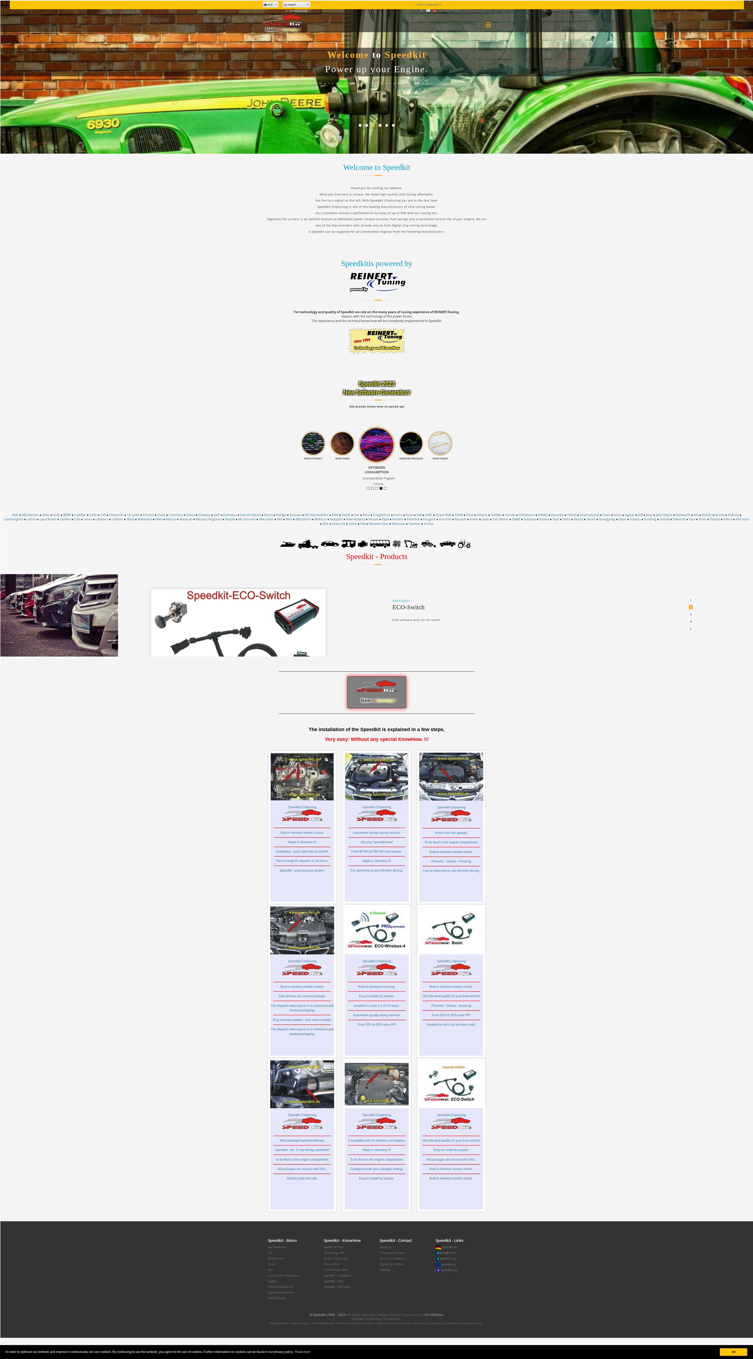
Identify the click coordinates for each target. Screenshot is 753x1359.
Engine (272, 1281)
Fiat (356, 515)
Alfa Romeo (30, 515)
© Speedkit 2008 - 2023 (328, 1315)
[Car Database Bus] (380, 543)
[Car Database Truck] (308, 543)
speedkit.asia (449, 1270)
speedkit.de (449, 1247)
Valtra (727, 519)
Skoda (578, 519)
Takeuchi (679, 519)
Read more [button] (302, 1352)
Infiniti (571, 515)
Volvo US (338, 524)
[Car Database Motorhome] (348, 543)
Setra (566, 519)
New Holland (355, 519)
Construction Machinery (283, 1275)
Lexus (88, 519)
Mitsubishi (303, 519)
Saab (485, 519)
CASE (93, 515)
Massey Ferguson (209, 519)
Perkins (397, 519)
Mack (130, 519)
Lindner (117, 519)
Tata (692, 519)
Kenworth (683, 515)
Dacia (190, 515)
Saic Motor (500, 519)
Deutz (268, 515)
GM (419, 515)
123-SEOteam (433, 1315)
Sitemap (385, 1270)
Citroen (148, 515)
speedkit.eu (448, 1264)
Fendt (346, 515)
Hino (469, 515)
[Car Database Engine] (363, 543)
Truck (271, 1264)
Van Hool (742, 519)
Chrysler (133, 515)
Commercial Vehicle (280, 1287)
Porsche (445, 519)
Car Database (277, 1247)
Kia (696, 515)
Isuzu (606, 515)
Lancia (31, 519)
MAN (159, 519)
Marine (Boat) (277, 1298)
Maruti (171, 519)
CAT (103, 515)
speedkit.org (447, 1258)
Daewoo (204, 515)
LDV (77, 519)
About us (386, 1247)
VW (362, 524)
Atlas (46, 515)
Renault (460, 519)
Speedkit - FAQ (333, 1281)
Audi (56, 515)
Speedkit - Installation (338, 1275)
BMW (67, 515)
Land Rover (48, 519)
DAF (217, 515)
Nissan (373, 519)
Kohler (707, 515)
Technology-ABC (334, 1253)
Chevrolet (116, 515)
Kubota (733, 515)
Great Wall (443, 515)
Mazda (230, 519)
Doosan (295, 515)
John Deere (664, 515)
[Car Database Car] (330, 543)
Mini (289, 519)
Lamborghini (13, 519)
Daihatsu (230, 515)
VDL (325, 524)
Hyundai (557, 515)
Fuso (409, 515)
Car (270, 1253)
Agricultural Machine (281, 1292)
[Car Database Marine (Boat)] (288, 543)
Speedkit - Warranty (337, 1287)
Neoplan (336, 519)
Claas (161, 515)
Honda (510, 515)
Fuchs (398, 515)
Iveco (617, 515)
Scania (544, 519)
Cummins (176, 515)
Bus (270, 1270)
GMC (428, 515)
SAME (516, 519)
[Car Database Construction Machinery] (411, 543)
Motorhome (276, 1258)
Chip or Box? (332, 1264)
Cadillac (80, 515)
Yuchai (429, 524)
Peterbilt (413, 519)
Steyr (622, 519)
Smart (591, 519)
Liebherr (101, 519)
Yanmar (414, 524)
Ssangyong (607, 519)
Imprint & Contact (391, 1264)
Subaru (635, 519)
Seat (556, 519)
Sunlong (650, 519)
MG (279, 519)
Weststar (398, 524)
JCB (640, 515)
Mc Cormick (247, 519)
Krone (719, 515)
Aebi (15, 515)
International (589, 515)
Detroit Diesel (250, 515)
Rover (474, 519)
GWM (459, 515)
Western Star (378, 524)
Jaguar (629, 515)
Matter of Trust (334, 1247)
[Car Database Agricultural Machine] (465, 543)
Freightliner (381, 515)
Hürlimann (527, 515)
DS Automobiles (316, 515)
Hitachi (482, 515)
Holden (496, 515)
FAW (335, 515)
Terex (703, 519)
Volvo (353, 524)
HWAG (543, 515)
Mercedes (266, 519)
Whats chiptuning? (336, 1258)
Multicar (320, 519)
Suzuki (664, 519)
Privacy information (392, 1253)
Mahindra (145, 519)
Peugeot (429, 519)
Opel (385, 519)
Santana (530, 519)
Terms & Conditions (392, 1258)
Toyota (715, 519)
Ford (366, 515)
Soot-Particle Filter (336, 1270)
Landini (65, 519)
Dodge (281, 515)
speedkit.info (447, 1253)
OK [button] (734, 1352)
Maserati (185, 519)
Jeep (649, 515)
